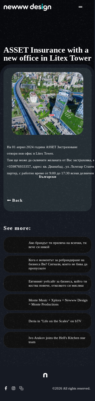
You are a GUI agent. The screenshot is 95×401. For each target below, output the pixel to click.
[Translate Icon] (21, 388)
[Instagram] (13, 388)
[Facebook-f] (5, 388)
